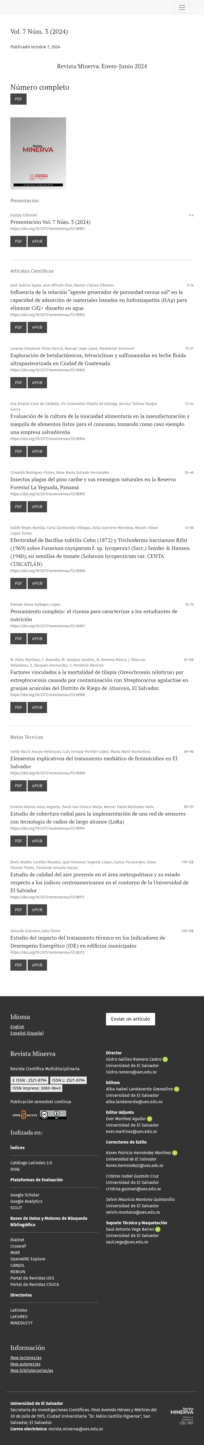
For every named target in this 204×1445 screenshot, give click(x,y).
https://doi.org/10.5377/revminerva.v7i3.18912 (47, 952)
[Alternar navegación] (182, 7)
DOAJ (15, 1169)
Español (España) (27, 1033)
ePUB (37, 241)
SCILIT (16, 1207)
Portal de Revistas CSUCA (34, 1284)
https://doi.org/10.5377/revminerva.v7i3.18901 (47, 229)
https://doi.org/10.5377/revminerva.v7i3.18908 (47, 695)
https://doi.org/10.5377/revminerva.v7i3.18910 (47, 828)
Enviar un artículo (130, 1019)
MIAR (15, 1252)
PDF (18, 98)
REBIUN (17, 1271)
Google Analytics (26, 1201)
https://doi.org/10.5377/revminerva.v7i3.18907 (47, 626)
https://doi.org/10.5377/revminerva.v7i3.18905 (47, 494)
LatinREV (19, 1316)
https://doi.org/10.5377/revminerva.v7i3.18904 (47, 439)
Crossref (18, 1246)
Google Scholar (24, 1194)
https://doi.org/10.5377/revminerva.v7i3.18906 (47, 571)
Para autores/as (25, 1364)
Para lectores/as (25, 1357)
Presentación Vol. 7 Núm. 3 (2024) (50, 221)
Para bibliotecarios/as (31, 1370)
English (17, 1026)
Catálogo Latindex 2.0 (31, 1162)
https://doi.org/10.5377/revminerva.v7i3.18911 (47, 897)
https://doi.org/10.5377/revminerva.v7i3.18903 (47, 370)
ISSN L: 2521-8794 (68, 1080)
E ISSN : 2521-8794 (29, 1080)
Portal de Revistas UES (32, 1278)
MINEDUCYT (21, 1322)
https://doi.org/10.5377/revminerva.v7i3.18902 (47, 315)
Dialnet (17, 1239)
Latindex (18, 1310)
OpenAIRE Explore (27, 1258)
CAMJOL (17, 1265)
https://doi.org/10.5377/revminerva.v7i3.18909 (47, 773)
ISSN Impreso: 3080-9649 (36, 1088)
